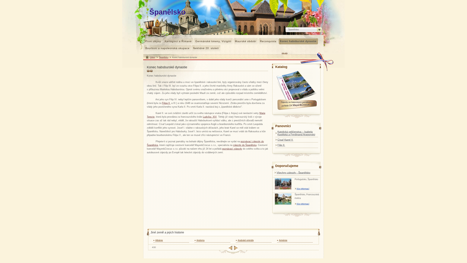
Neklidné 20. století (206, 48)
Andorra (200, 240)
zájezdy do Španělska (244, 145)
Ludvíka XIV (210, 116)
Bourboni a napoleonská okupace (167, 48)
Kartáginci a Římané (178, 41)
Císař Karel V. (285, 139)
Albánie (159, 240)
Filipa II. (166, 103)
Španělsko (163, 57)
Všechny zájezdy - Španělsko (293, 172)
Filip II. (281, 145)
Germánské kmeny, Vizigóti (213, 41)
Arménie (283, 240)
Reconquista (268, 41)
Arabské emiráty (246, 240)
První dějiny (153, 41)
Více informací (302, 189)
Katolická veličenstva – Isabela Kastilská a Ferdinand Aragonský (296, 133)
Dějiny (152, 57)
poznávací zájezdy (232, 148)
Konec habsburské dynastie (298, 41)
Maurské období (245, 41)
